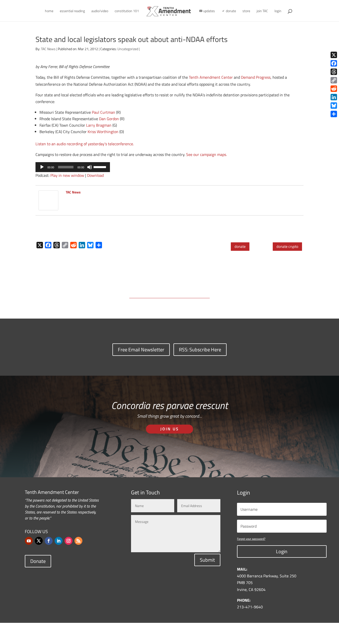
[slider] (100, 166)
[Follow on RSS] (78, 541)
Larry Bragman (98, 125)
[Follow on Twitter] (39, 541)
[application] (72, 167)
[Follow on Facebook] (49, 541)
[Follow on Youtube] (29, 541)
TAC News (48, 48)
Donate (38, 561)
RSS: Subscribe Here (200, 349)
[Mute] (89, 167)
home (49, 11)
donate (240, 246)
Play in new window (67, 175)
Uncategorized (127, 48)
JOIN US (169, 429)
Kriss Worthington (103, 132)
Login (281, 551)
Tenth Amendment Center (211, 77)
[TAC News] (48, 207)
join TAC (262, 11)
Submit (207, 560)
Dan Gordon (109, 119)
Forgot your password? (251, 538)
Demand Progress (256, 77)
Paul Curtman (103, 112)
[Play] (41, 167)
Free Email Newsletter (141, 349)
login (277, 11)
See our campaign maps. (206, 154)
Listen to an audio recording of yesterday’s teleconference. (84, 144)
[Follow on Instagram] (68, 541)
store (246, 11)
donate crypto (287, 246)
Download (95, 175)
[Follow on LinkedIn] (59, 541)
